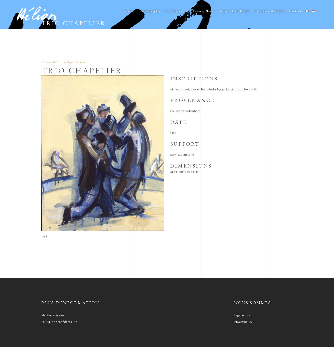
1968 (44, 236)
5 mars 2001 (50, 62)
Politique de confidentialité (59, 321)
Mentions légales (52, 315)
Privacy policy (243, 321)
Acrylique (68, 62)
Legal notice (242, 315)
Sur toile (80, 62)
